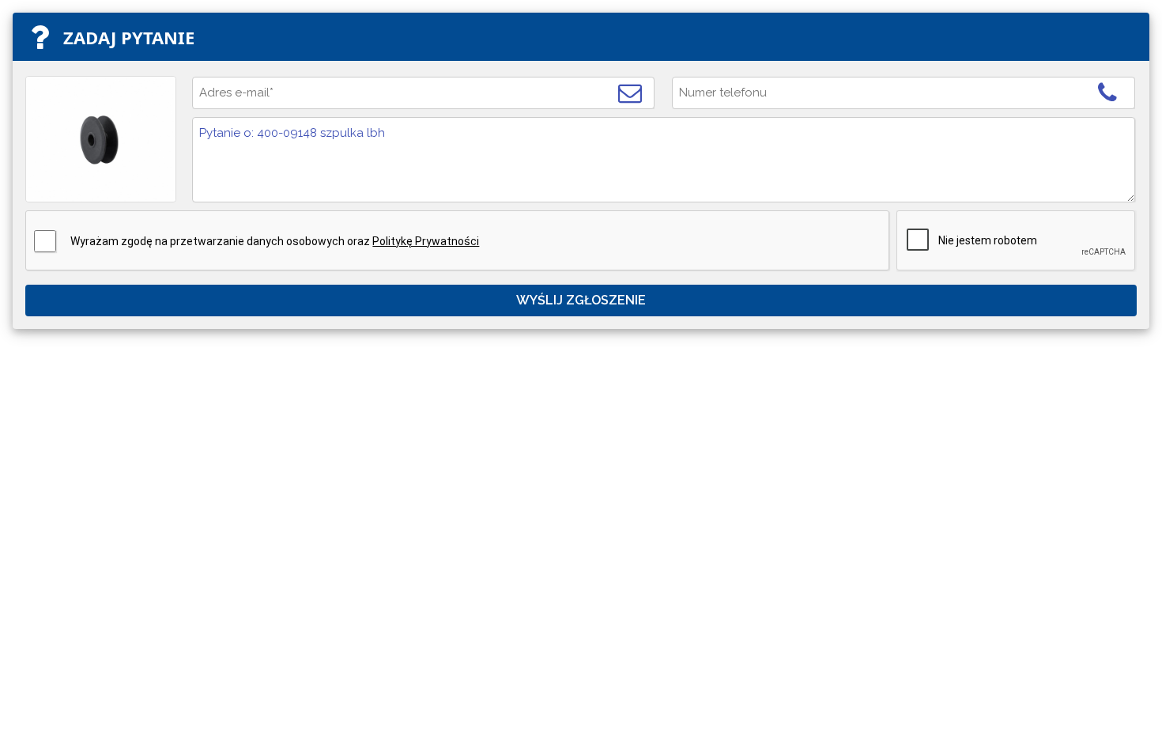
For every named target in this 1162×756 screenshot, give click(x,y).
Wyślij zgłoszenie (581, 300)
